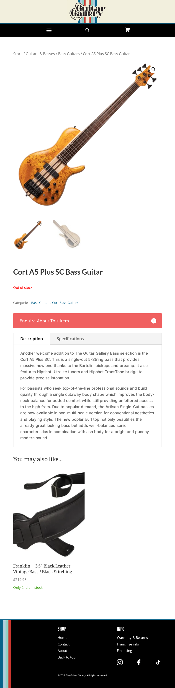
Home (62, 637)
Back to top (66, 657)
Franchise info (128, 644)
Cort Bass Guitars (65, 302)
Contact (63, 644)
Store (18, 53)
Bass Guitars (69, 53)
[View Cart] (127, 30)
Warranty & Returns (132, 637)
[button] (153, 69)
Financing (124, 650)
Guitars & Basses (40, 53)
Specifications (70, 338)
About (62, 650)
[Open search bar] (87, 30)
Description (31, 338)
